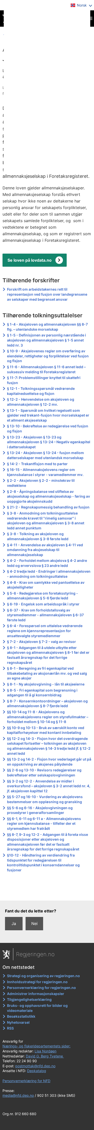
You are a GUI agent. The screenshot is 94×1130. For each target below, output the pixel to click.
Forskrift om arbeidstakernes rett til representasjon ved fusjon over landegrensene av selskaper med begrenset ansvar (47, 294)
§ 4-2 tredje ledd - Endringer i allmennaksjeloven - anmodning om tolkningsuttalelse (48, 573)
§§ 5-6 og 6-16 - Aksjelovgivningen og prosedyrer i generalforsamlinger (40, 810)
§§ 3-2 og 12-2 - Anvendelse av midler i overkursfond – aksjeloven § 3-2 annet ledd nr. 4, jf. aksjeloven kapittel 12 (48, 786)
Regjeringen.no (35, 954)
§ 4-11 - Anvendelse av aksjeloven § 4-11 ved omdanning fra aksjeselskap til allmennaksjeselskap (45, 550)
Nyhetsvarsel (18, 1022)
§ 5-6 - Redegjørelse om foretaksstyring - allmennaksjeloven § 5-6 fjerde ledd (42, 595)
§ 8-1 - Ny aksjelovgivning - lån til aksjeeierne (45, 684)
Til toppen (47, 893)
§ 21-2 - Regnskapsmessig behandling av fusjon (48, 507)
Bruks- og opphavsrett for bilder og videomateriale (37, 1008)
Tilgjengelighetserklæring (29, 999)
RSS (10, 1028)
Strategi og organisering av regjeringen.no (43, 976)
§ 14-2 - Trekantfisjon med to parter (37, 464)
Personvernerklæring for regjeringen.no (41, 987)
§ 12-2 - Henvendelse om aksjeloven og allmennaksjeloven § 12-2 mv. (40, 401)
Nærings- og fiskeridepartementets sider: (36, 1046)
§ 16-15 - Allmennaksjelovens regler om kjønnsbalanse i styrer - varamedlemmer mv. (45, 472)
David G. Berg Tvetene (45, 1056)
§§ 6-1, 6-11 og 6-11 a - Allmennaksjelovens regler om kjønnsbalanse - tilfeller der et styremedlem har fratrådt (44, 823)
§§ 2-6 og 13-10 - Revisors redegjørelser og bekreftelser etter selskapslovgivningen (44, 772)
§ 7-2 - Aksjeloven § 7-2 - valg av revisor (41, 641)
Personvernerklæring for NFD (26, 1081)
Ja (14, 923)
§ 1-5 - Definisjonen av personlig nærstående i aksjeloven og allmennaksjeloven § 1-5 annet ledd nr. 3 (46, 340)
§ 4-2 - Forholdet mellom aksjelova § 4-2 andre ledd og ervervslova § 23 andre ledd (47, 563)
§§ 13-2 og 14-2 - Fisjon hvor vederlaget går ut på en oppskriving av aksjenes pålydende (49, 761)
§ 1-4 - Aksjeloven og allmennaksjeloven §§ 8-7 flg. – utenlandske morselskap (47, 326)
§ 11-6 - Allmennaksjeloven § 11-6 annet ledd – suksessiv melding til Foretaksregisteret (46, 369)
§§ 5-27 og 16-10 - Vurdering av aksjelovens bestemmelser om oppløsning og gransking (45, 799)
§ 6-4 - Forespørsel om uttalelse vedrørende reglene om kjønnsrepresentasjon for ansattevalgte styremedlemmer (44, 631)
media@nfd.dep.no (18, 1095)
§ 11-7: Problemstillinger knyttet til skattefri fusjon (43, 380)
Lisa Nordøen (45, 1051)
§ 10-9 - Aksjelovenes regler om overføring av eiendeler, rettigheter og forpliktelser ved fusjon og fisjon (48, 356)
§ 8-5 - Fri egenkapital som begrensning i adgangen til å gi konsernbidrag (42, 692)
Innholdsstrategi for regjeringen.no (37, 982)
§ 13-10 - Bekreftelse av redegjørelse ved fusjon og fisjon (47, 428)
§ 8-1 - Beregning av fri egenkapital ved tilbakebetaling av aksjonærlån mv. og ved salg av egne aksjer (47, 673)
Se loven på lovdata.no (30, 260)
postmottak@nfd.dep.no (35, 1066)
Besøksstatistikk (21, 1016)
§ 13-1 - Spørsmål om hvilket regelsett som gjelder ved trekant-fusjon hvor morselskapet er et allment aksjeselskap (48, 415)
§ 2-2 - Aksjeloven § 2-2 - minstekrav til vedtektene (41, 483)
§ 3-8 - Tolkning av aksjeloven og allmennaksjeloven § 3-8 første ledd (37, 536)
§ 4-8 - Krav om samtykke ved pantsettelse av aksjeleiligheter (45, 585)
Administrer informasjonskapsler (35, 993)
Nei (34, 923)
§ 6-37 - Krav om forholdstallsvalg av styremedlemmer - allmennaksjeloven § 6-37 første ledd (45, 615)
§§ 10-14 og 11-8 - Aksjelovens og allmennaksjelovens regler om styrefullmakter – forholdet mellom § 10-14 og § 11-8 (47, 717)
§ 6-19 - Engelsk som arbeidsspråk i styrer (43, 604)
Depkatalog (36, 1071)
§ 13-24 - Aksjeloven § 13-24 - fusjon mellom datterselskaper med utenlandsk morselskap (45, 455)
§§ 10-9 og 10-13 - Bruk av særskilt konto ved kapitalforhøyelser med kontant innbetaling (45, 730)
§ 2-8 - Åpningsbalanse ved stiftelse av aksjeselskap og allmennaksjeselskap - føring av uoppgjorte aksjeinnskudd (48, 496)
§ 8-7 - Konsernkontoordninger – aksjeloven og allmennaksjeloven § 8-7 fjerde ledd (47, 703)
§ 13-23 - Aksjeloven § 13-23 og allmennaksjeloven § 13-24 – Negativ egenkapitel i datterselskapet (48, 442)
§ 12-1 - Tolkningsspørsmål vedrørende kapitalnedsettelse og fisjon (41, 391)
